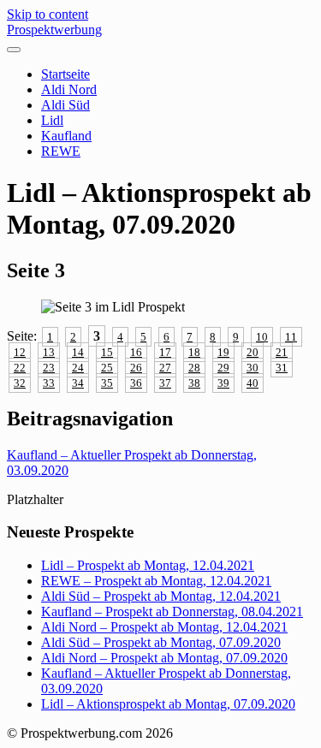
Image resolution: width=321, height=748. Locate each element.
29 (223, 367)
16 (136, 352)
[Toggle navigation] (14, 49)
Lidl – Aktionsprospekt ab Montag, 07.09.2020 (168, 704)
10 (262, 336)
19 (223, 352)
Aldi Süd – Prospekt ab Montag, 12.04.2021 (161, 596)
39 (223, 383)
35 (107, 383)
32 (20, 383)
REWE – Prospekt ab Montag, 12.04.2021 (156, 580)
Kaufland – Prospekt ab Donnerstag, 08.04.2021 (172, 611)
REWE (60, 151)
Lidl (52, 120)
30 (253, 367)
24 (78, 367)
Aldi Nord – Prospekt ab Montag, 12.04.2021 (164, 627)
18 (194, 352)
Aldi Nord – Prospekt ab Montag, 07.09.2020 (164, 657)
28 (194, 367)
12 (20, 352)
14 (78, 352)
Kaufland (66, 135)
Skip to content (47, 14)
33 (49, 383)
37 (165, 383)
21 (282, 352)
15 (107, 352)
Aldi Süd (65, 105)
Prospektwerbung (54, 29)
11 (291, 336)
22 (20, 367)
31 (282, 367)
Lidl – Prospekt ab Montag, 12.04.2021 (147, 565)
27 (165, 367)
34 (78, 383)
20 (253, 352)
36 (136, 383)
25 (107, 367)
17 (165, 352)
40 (253, 383)
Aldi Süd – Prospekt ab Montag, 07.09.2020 (161, 642)
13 (49, 352)
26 (136, 367)
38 (194, 383)
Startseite (65, 74)
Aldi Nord (69, 89)
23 (49, 367)
